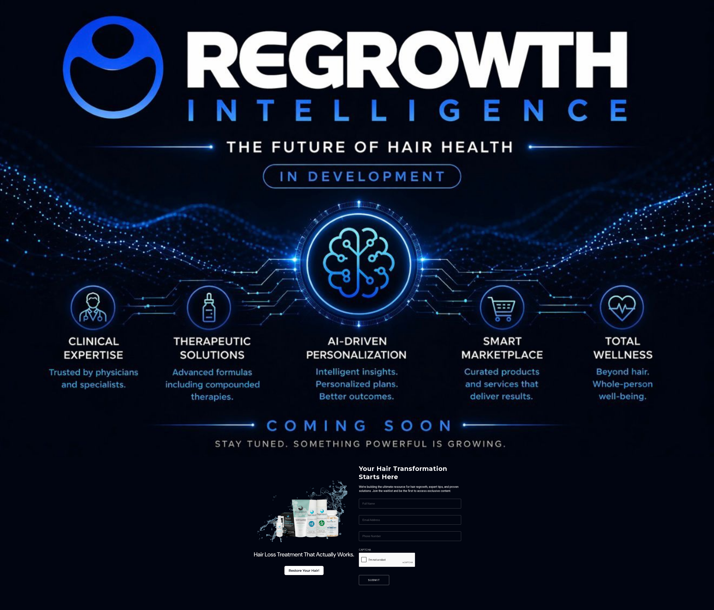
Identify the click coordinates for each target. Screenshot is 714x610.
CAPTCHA (365, 549)
